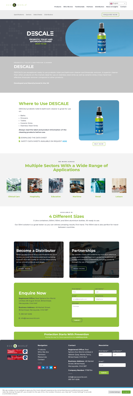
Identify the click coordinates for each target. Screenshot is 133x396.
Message (75, 303)
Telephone (99, 296)
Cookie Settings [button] (114, 392)
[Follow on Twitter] (51, 367)
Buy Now (99, 144)
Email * (101, 361)
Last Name (99, 289)
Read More (79, 269)
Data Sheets (37, 15)
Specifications (19, 15)
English (115, 3)
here (64, 141)
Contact (123, 7)
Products (57, 7)
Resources (42, 357)
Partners (90, 7)
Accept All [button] (126, 392)
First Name (76, 289)
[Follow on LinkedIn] (43, 367)
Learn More (24, 269)
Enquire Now (110, 15)
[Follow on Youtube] (54, 367)
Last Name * (117, 351)
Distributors (99, 7)
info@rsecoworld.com (30, 318)
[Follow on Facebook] (47, 367)
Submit (77, 320)
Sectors (28, 15)
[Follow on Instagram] (39, 367)
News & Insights (112, 7)
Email (74, 296)
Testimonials (79, 7)
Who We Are (68, 7)
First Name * (103, 351)
